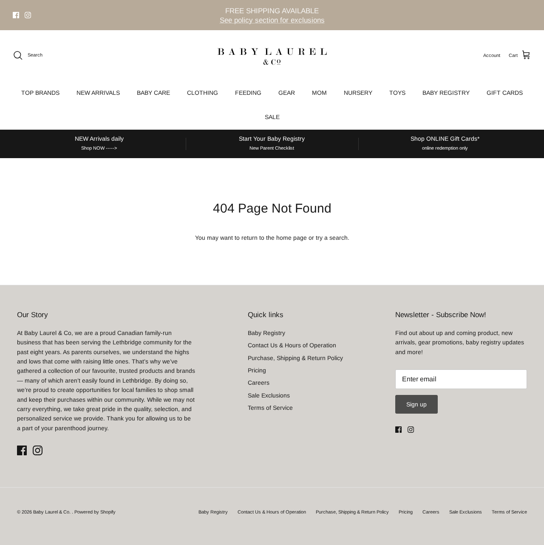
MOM (319, 92)
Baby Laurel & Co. (52, 511)
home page (291, 237)
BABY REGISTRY (446, 92)
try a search (332, 237)
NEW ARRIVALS (98, 92)
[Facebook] (16, 15)
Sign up (416, 404)
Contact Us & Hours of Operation (292, 345)
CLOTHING (202, 92)
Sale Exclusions (269, 395)
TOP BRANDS (40, 92)
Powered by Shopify (95, 511)
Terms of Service (270, 407)
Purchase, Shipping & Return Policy (295, 358)
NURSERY (358, 92)
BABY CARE (153, 92)
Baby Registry (266, 332)
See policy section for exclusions (272, 20)
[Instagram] (28, 15)
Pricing (257, 370)
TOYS (397, 92)
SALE (272, 117)
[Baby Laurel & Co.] (272, 55)
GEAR (286, 92)
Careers (258, 382)
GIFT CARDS (505, 92)
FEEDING (248, 92)
